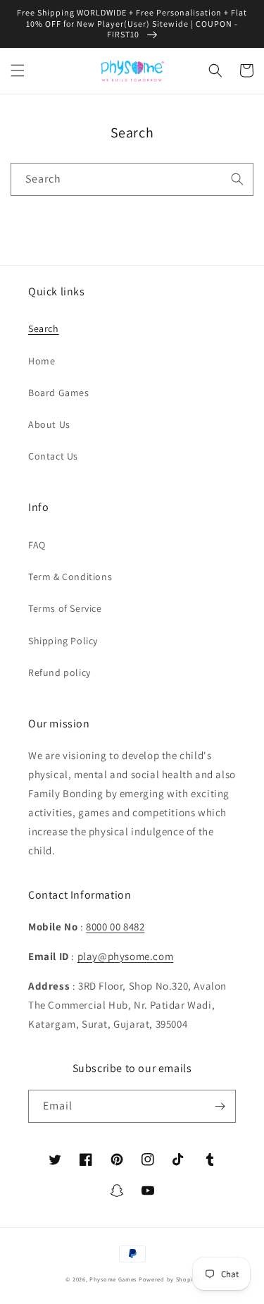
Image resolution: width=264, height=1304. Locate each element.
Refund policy (59, 672)
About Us (49, 424)
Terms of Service (65, 608)
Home (41, 361)
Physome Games (113, 1279)
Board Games (58, 392)
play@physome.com (125, 956)
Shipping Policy (63, 640)
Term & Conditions (70, 576)
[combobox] (132, 179)
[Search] (237, 179)
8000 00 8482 (115, 926)
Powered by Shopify (169, 1279)
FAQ (37, 545)
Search (43, 328)
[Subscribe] (219, 1106)
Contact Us (53, 456)
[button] (17, 70)
